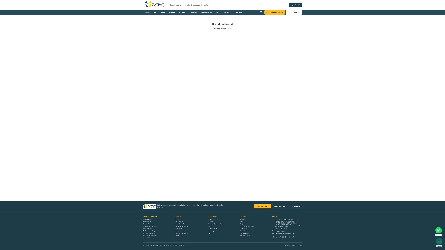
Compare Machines (181, 231)
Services (194, 12)
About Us (243, 219)
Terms (300, 245)
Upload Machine (276, 12)
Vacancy (227, 12)
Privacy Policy (244, 233)
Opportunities (206, 12)
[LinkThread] (293, 237)
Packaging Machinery (150, 235)
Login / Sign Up (294, 12)
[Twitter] (280, 237)
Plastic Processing (149, 224)
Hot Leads (178, 228)
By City (177, 219)
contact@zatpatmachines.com (284, 233)
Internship (211, 231)
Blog (241, 221)
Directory (238, 12)
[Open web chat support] (439, 241)
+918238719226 (280, 231)
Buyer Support (244, 231)
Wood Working (147, 228)
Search (297, 5)
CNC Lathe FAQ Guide (247, 226)
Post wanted (295, 206)
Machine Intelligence (182, 226)
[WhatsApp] (289, 237)
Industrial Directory (181, 233)
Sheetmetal (147, 221)
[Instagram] (286, 237)
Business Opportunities (215, 224)
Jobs (209, 226)
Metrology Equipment (150, 226)
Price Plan (182, 12)
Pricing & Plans (213, 219)
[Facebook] (273, 237)
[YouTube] (283, 237)
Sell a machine (279, 206)
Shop (163, 12)
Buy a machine (261, 206)
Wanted (172, 12)
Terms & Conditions (246, 235)
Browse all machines (222, 28)
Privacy (293, 245)
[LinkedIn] (276, 237)
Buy (155, 12)
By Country (179, 221)
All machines (147, 238)
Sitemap (287, 245)
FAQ (241, 224)
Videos (177, 235)
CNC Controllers (180, 224)
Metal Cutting (147, 219)
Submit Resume (213, 228)
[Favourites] (261, 12)
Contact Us (243, 228)
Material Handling (149, 231)
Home (147, 12)
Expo (218, 12)
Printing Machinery (149, 233)
